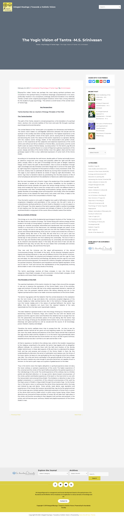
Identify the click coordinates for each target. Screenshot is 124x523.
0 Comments (35, 88)
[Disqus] (46, 439)
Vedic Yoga (91, 229)
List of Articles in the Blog (96, 195)
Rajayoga (91, 208)
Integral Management (94, 184)
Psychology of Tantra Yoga (49, 88)
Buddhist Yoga (92, 166)
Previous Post (15, 415)
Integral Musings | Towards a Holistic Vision (34, 7)
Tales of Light (92, 216)
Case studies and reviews (96, 168)
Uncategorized (92, 224)
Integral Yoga (92, 187)
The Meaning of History (95, 221)
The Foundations (93, 219)
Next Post (79, 415)
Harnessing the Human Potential (98, 179)
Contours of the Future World (97, 171)
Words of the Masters (95, 232)
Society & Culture (93, 213)
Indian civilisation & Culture (96, 182)
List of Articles (92, 192)
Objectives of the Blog (95, 200)
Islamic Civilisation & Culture (96, 190)
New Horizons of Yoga (95, 198)
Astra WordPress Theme (87, 515)
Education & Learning (94, 176)
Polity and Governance (95, 203)
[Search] (119, 7)
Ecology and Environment (96, 174)
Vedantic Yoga (92, 227)
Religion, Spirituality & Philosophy (98, 211)
